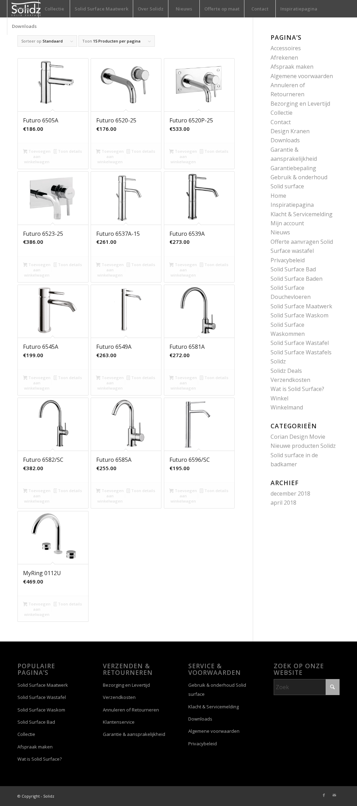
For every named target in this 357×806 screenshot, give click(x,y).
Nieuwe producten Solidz (303, 446)
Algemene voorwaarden (302, 76)
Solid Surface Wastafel (300, 343)
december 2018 (290, 493)
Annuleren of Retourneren (131, 710)
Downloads (285, 140)
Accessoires (286, 48)
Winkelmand (287, 407)
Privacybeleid (288, 260)
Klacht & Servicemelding (302, 214)
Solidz (278, 361)
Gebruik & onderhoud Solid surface (217, 689)
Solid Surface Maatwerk (301, 306)
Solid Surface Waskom (299, 315)
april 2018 (283, 502)
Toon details (69, 151)
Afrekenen (284, 57)
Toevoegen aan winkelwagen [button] (37, 156)
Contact (281, 122)
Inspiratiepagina (292, 205)
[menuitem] (22, 8)
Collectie (282, 112)
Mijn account (287, 223)
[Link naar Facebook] (324, 795)
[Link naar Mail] (334, 795)
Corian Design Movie (298, 436)
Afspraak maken (292, 66)
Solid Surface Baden (296, 279)
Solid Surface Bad (293, 269)
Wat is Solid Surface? (297, 389)
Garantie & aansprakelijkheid (134, 734)
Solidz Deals (286, 371)
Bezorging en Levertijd (300, 103)
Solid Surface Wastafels (301, 352)
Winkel (279, 398)
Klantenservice (119, 722)
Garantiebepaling (293, 168)
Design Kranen (290, 131)
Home (278, 195)
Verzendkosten (290, 380)
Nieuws (280, 232)
